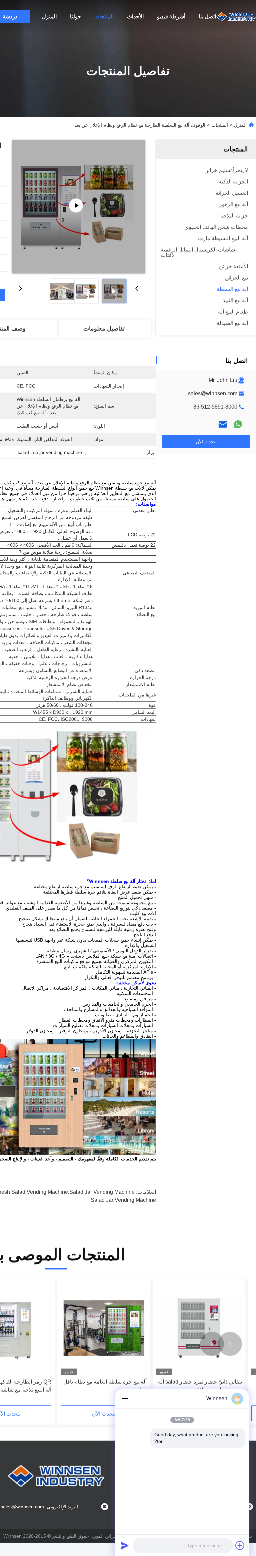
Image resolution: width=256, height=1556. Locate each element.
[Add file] (240, 1545)
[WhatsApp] (238, 424)
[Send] (124, 1545)
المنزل (49, 16)
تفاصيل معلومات (104, 328)
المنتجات (104, 16)
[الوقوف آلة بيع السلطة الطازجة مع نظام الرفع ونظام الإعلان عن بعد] (78, 207)
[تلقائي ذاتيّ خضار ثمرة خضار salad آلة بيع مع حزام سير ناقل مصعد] (199, 1328)
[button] (230, 1344)
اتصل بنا (207, 16)
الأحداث (135, 16)
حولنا (75, 16)
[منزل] (236, 17)
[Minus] (125, 1399)
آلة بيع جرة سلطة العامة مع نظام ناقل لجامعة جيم (105, 1386)
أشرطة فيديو (171, 16)
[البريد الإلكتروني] (222, 424)
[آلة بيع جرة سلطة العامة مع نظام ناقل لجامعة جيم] (104, 1328)
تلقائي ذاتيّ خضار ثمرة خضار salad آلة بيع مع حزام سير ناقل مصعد (200, 1386)
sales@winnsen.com (212, 393)
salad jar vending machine (123, 1200)
